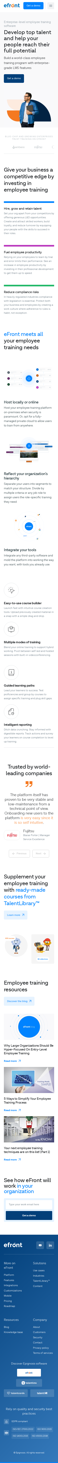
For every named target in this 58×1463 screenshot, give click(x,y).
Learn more (13, 915)
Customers (39, 1332)
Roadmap (9, 1306)
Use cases (38, 1270)
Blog (6, 1327)
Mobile (8, 1295)
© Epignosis (19, 1452)
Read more (10, 1061)
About (36, 1327)
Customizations (13, 1290)
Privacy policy (41, 1347)
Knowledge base (13, 1332)
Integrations (11, 1285)
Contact (37, 1342)
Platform (9, 1275)
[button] (50, 5)
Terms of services (43, 1353)
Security (37, 1337)
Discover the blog (17, 1001)
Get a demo (33, 5)
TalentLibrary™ (41, 1280)
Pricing (8, 1301)
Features (9, 1280)
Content (38, 1286)
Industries (38, 1275)
